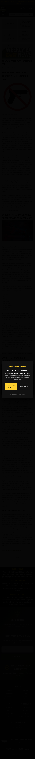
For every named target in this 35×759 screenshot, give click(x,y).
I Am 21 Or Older (11, 386)
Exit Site (24, 386)
